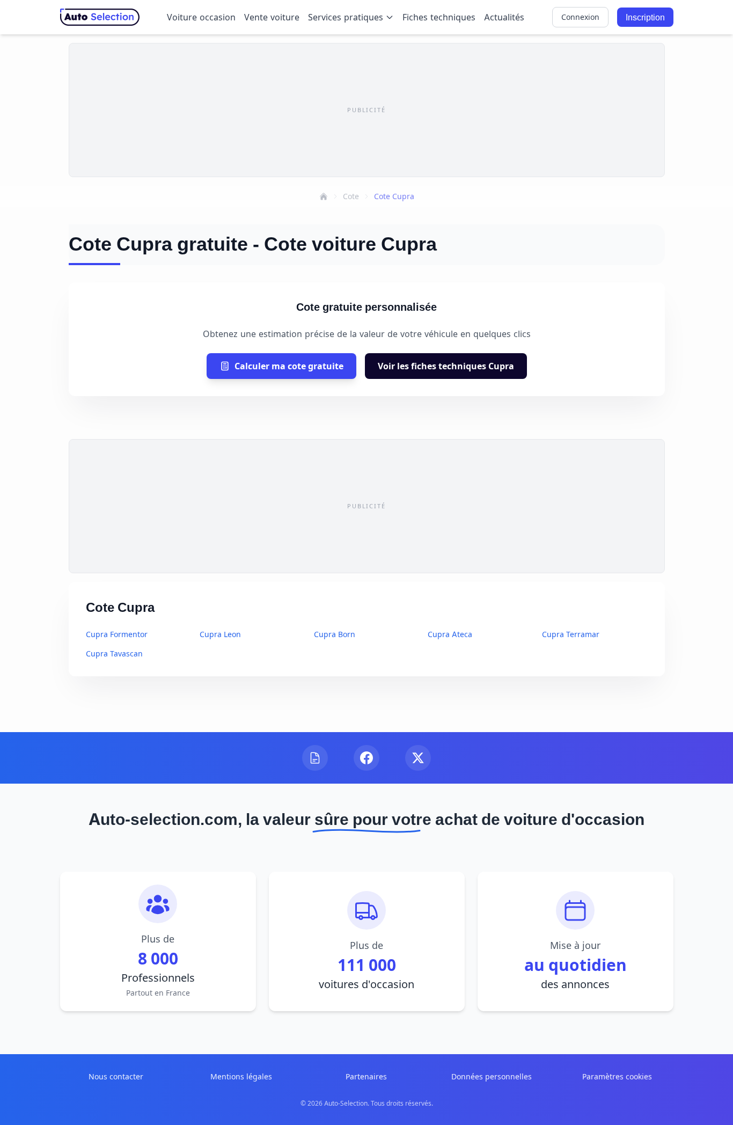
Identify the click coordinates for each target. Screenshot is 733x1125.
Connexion (580, 16)
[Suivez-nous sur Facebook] (366, 758)
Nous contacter (116, 1076)
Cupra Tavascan (114, 653)
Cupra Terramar (570, 634)
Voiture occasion (201, 17)
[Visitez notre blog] (315, 758)
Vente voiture (271, 17)
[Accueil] (323, 196)
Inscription (645, 17)
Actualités (504, 17)
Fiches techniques (438, 17)
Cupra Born (334, 634)
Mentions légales (241, 1076)
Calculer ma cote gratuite (288, 366)
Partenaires (366, 1076)
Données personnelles (491, 1076)
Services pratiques (345, 17)
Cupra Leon (220, 634)
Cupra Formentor (117, 634)
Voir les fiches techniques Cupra (446, 366)
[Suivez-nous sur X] (418, 758)
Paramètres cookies (617, 1076)
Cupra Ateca (450, 634)
